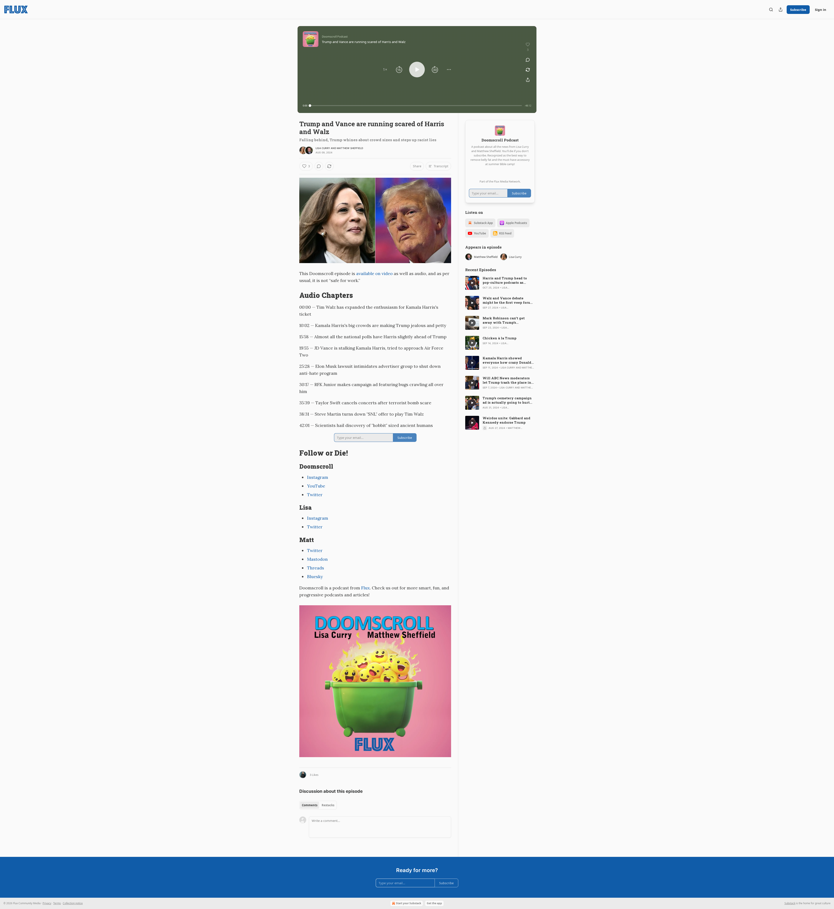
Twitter (315, 494)
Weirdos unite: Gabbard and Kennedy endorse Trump (506, 420)
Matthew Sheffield (350, 148)
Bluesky (315, 576)
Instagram (317, 477)
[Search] (771, 9)
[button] (385, 69)
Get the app (434, 903)
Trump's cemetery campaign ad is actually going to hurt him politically (507, 400)
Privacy (47, 903)
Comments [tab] (309, 805)
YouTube (316, 486)
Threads (315, 568)
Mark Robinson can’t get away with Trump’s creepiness (504, 320)
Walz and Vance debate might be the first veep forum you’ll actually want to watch (508, 300)
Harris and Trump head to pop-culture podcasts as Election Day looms (505, 280)
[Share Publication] (780, 9)
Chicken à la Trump (499, 338)
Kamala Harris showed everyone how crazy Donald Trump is (507, 360)
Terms (57, 903)
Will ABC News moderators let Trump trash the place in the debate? (507, 380)
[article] (499, 283)
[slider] (416, 105)
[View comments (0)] (527, 59)
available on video (374, 273)
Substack (789, 903)
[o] (472, 282)
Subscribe (798, 9)
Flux (365, 588)
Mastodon (317, 559)
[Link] (293, 295)
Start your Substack (408, 903)
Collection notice (73, 903)
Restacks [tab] (328, 805)
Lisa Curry (323, 148)
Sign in (820, 9)
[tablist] (318, 805)
